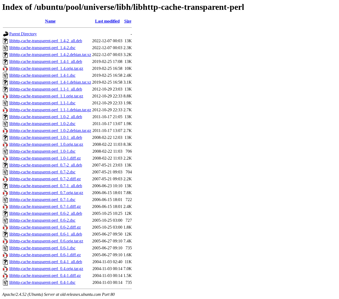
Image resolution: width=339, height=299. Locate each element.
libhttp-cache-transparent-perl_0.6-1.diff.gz (45, 255)
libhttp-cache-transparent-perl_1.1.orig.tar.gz (46, 96)
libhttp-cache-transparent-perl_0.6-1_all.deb (45, 234)
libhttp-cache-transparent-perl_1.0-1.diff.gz (45, 158)
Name (50, 21)
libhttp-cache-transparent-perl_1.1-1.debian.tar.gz (50, 110)
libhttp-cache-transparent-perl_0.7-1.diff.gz (45, 206)
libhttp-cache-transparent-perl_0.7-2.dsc (42, 172)
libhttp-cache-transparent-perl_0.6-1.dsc (42, 248)
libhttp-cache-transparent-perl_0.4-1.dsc (42, 282)
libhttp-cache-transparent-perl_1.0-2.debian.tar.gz (50, 130)
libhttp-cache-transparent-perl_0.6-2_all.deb (45, 213)
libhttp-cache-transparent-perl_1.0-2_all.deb (45, 116)
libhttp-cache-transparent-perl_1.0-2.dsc (42, 123)
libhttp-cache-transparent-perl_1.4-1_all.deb (45, 61)
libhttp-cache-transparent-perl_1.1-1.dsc (42, 103)
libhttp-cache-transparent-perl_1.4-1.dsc (42, 75)
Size (127, 21)
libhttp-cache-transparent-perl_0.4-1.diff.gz (45, 275)
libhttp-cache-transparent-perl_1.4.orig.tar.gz (46, 68)
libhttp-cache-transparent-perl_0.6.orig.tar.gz (46, 241)
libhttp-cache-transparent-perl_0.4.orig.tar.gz (46, 268)
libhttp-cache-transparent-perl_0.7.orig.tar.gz (46, 192)
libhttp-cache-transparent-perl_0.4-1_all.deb (45, 261)
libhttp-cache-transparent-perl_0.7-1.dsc (42, 199)
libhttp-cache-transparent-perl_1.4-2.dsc (42, 47)
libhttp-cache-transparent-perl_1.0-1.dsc (42, 151)
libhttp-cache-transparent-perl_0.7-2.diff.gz (45, 179)
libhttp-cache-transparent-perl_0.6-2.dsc (42, 220)
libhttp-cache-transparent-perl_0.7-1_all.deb (45, 185)
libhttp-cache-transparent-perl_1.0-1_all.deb (45, 137)
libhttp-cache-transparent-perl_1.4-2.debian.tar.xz (50, 54)
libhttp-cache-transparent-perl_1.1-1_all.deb (45, 89)
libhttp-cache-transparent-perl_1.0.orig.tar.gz (46, 144)
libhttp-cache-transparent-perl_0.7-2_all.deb (45, 165)
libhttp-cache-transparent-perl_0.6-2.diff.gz (45, 227)
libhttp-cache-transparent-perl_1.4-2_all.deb (45, 41)
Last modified (107, 21)
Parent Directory (23, 34)
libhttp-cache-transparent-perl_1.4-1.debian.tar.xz (50, 82)
